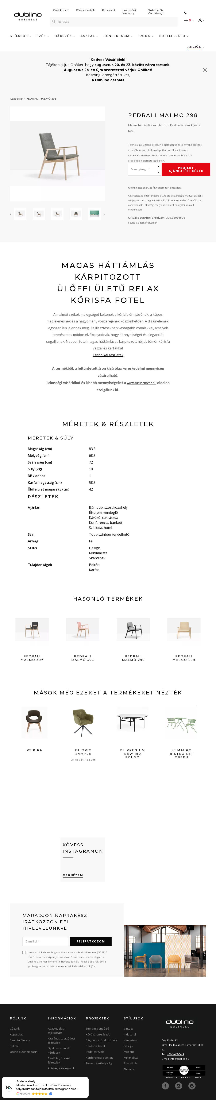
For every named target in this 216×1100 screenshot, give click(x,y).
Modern (129, 1052)
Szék (42, 36)
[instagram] (179, 1085)
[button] (88, 1077)
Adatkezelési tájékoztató (56, 1031)
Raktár (14, 1046)
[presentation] (10, 213)
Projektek (59, 10)
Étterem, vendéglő (97, 1028)
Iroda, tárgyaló (95, 1052)
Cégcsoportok (85, 10)
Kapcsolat (109, 10)
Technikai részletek (108, 355)
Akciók (195, 46)
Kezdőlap (16, 98)
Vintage (129, 1028)
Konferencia (117, 36)
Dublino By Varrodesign (156, 11)
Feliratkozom (91, 941)
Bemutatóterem (20, 1040)
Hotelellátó (173, 36)
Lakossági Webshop (129, 11)
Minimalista (131, 1058)
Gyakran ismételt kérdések (59, 1050)
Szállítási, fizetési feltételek (59, 1060)
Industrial (130, 1034)
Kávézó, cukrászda (98, 1034)
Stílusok (19, 36)
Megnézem (73, 875)
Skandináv (131, 1063)
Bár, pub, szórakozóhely (101, 1040)
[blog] (192, 1085)
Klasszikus (131, 1040)
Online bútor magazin (24, 1052)
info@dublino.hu (179, 1058)
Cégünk (15, 1028)
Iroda (144, 36)
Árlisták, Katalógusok (61, 1068)
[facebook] (166, 1085)
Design (128, 1046)
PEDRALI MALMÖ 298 (41, 98)
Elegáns (129, 1069)
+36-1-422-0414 (175, 1054)
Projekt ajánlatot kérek (186, 169)
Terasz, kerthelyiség (99, 1063)
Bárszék (64, 36)
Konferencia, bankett (99, 1058)
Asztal (88, 36)
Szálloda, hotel (95, 1046)
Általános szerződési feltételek (61, 1041)
